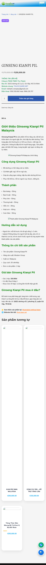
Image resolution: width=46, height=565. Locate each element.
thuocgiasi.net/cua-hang (31, 310)
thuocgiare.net (22, 312)
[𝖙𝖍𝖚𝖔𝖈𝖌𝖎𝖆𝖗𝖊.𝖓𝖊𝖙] (8, 3)
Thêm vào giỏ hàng (26, 98)
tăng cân (13, 14)
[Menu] (41, 3)
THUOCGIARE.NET (21, 86)
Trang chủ (5, 14)
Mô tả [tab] (4, 118)
